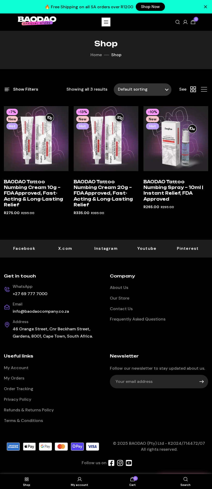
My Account (16, 367)
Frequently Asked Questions (137, 319)
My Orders (14, 378)
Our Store (119, 298)
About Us (119, 287)
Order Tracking (18, 388)
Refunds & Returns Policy (29, 410)
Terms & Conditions (23, 420)
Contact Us (121, 308)
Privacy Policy (17, 399)
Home (96, 54)
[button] (150, 7)
